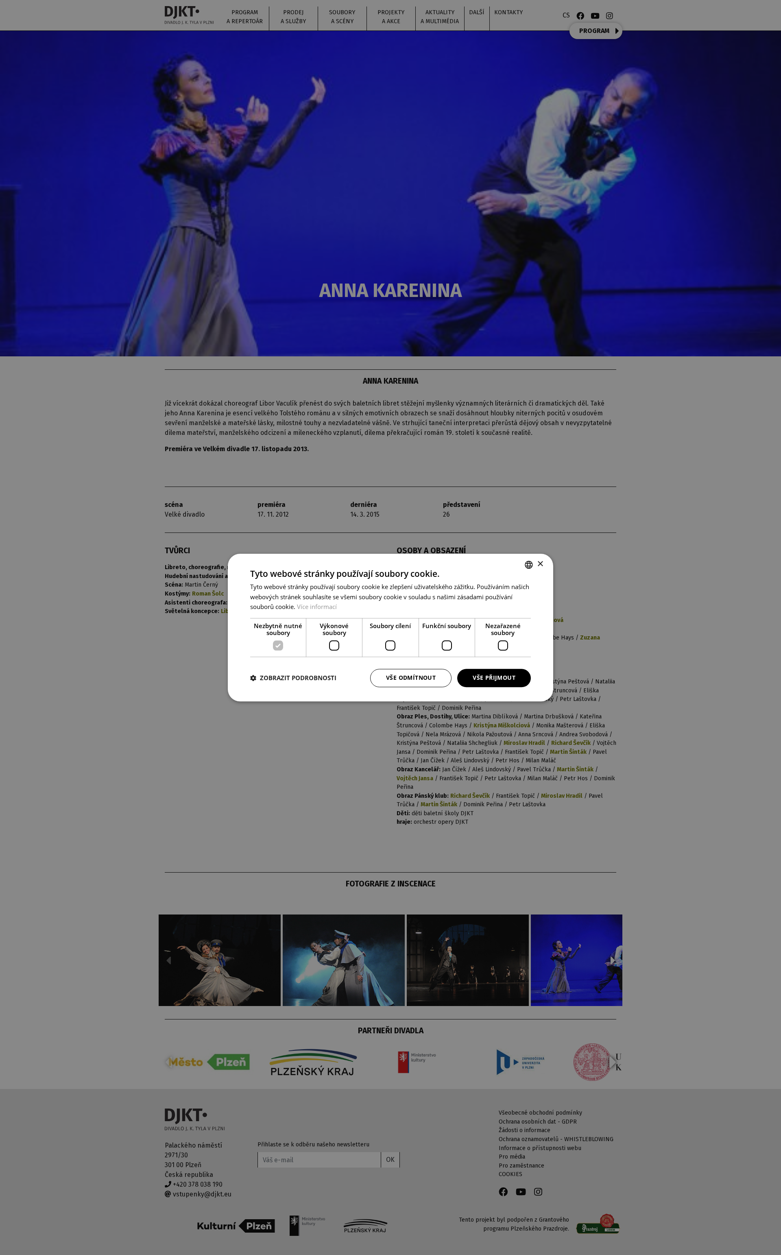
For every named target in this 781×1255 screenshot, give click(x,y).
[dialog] (390, 627)
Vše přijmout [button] (494, 677)
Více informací (317, 607)
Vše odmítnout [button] (411, 677)
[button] (293, 678)
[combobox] (529, 565)
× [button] (540, 564)
